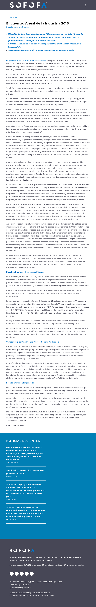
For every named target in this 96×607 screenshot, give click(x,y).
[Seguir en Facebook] (32, 574)
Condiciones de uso (41, 592)
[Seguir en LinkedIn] (17, 574)
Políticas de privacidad (20, 592)
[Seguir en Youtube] (27, 574)
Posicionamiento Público (17, 27)
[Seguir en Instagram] (22, 574)
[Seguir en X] (12, 574)
